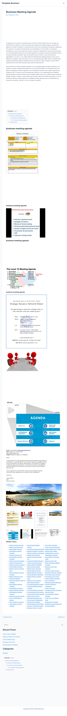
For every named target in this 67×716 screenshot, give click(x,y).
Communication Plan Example (35, 592)
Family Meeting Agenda (15, 567)
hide (15, 111)
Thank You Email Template (52, 547)
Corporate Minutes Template (35, 590)
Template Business (10, 3)
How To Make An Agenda (16, 602)
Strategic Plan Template (51, 602)
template (5, 653)
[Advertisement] (20, 29)
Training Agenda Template (34, 563)
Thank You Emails (50, 588)
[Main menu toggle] (63, 3)
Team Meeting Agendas (15, 588)
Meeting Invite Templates (34, 580)
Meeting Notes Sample (33, 555)
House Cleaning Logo (9, 639)
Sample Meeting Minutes (34, 571)
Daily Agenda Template (33, 567)
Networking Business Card (34, 598)
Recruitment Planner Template (53, 573)
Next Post (61, 617)
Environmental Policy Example (35, 594)
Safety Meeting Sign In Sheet (53, 549)
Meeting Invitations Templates (35, 553)
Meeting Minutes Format (16, 576)
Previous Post (7, 617)
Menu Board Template (33, 582)
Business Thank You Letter (34, 608)
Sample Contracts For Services (11, 637)
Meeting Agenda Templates (17, 561)
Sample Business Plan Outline (35, 604)
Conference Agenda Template (35, 549)
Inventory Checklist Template (35, 606)
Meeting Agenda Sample (16, 547)
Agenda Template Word (15, 563)
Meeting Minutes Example (16, 590)
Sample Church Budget (33, 602)
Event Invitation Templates (52, 578)
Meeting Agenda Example (16, 545)
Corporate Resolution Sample (35, 584)
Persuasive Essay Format (52, 576)
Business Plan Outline (51, 551)
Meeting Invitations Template (35, 551)
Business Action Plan (51, 561)
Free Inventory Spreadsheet (35, 600)
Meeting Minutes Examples (34, 573)
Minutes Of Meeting (14, 578)
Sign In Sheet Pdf (50, 580)
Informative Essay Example (52, 574)
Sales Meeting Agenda (15, 549)
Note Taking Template (51, 545)
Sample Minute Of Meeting (34, 565)
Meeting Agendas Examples (17, 565)
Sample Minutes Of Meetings (35, 574)
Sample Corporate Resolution (53, 582)
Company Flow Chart (9, 642)
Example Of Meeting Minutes (35, 561)
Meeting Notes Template (34, 569)
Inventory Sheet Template (52, 571)
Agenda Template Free (15, 555)
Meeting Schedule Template (17, 596)
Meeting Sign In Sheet (33, 596)
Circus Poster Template (9, 634)
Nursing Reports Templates (10, 645)
